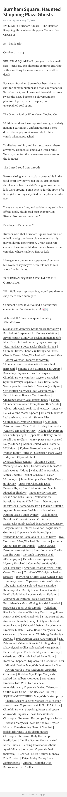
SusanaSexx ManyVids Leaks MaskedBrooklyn (31, 329)
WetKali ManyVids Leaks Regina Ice (27, 723)
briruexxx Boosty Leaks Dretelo (22, 607)
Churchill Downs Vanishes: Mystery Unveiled (30, 377)
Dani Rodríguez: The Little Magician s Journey (31, 652)
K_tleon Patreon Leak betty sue (39, 448)
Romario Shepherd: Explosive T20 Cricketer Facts (33, 661)
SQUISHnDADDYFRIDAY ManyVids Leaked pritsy (33, 696)
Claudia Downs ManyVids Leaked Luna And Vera (32, 355)
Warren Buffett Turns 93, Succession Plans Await (32, 452)
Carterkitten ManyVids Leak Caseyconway (28, 391)
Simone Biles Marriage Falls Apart (39, 368)
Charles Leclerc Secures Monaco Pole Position (33, 700)
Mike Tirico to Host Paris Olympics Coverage (30, 342)
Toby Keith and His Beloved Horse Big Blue (29, 585)
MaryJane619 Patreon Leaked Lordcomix (28, 599)
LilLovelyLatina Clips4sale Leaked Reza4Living (31, 647)
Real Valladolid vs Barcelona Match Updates (30, 594)
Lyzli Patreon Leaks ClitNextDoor (36, 638)
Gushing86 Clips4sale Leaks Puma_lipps (27, 532)
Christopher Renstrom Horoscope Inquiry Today (32, 718)
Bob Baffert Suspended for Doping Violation (30, 333)
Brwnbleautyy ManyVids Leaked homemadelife (32, 337)
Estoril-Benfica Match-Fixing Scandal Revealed (31, 603)
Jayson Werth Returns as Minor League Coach (33, 528)
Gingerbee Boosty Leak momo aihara (25, 399)
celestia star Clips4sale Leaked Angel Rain (28, 656)
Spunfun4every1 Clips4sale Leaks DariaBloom (31, 382)
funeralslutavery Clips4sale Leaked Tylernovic (31, 687)
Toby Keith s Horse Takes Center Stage (39, 576)
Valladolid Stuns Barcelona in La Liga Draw (29, 537)
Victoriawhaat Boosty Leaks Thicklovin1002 (29, 346)
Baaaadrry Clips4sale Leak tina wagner (26, 373)
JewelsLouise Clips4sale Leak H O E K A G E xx (31, 705)
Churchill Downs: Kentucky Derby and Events (30, 351)
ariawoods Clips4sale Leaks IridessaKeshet (28, 714)
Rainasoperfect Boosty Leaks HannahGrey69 (30, 590)
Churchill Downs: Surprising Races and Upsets (31, 709)
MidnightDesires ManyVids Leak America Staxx (34, 665)
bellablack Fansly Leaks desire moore (25, 731)
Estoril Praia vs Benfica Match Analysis (26, 395)
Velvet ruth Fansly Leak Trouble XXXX (26, 408)
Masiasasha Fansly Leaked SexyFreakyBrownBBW (33, 523)
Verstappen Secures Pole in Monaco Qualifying (31, 386)
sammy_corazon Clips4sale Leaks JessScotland (33, 581)
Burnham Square (11, 20)
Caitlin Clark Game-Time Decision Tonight (28, 692)
